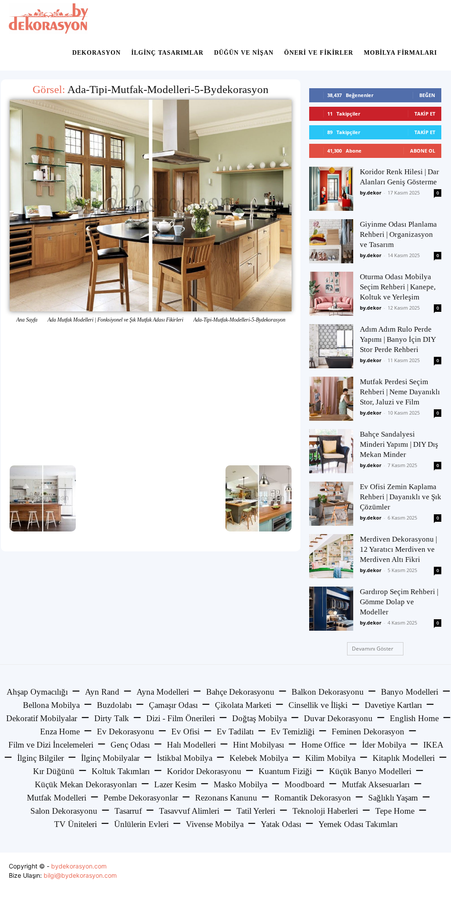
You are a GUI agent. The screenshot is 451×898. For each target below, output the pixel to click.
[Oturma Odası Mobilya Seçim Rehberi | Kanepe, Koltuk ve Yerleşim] (331, 294)
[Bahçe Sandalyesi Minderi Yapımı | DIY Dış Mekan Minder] (331, 451)
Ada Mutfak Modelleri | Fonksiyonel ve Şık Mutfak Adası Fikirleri (115, 320)
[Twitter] (414, 875)
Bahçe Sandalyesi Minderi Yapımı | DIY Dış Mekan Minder (399, 444)
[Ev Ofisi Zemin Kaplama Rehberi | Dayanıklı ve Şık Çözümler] (331, 504)
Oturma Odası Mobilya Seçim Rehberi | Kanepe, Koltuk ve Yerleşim (398, 287)
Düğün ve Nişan (244, 52)
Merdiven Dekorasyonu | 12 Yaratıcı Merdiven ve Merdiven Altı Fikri (398, 549)
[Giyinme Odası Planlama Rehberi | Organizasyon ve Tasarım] (331, 241)
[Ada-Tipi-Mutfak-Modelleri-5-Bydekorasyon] (151, 205)
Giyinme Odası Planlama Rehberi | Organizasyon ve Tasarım (398, 234)
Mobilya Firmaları (400, 52)
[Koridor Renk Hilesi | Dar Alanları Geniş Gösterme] (331, 189)
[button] (431, 18)
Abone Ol (422, 150)
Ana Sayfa (26, 320)
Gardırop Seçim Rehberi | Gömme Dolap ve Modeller (399, 601)
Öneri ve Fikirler (318, 52)
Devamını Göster (372, 648)
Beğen (427, 95)
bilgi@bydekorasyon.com (80, 875)
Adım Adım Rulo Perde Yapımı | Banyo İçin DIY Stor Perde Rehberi (398, 339)
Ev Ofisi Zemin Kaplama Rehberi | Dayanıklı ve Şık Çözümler (400, 497)
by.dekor (370, 192)
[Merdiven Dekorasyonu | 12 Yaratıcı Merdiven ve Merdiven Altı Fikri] (331, 556)
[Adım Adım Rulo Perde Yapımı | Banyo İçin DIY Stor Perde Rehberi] (331, 346)
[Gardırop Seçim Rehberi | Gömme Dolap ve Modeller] (331, 609)
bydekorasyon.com (79, 866)
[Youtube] (434, 875)
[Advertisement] (151, 394)
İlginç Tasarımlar (167, 52)
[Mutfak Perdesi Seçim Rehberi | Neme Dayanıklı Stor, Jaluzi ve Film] (331, 399)
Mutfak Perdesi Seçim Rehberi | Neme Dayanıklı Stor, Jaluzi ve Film (400, 392)
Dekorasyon (96, 52)
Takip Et (424, 113)
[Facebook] (395, 875)
